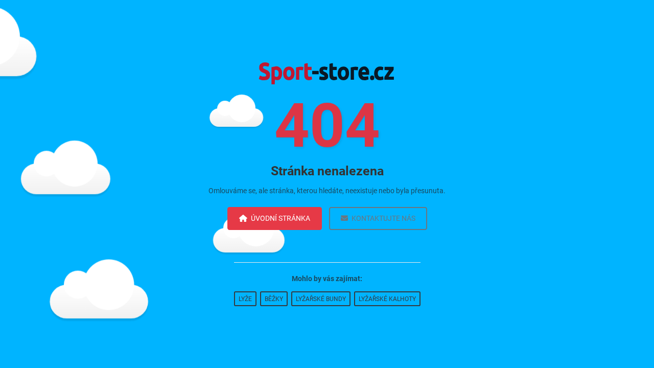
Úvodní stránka (280, 218)
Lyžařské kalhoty (387, 299)
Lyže (245, 299)
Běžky (274, 299)
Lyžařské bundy (321, 299)
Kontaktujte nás (383, 218)
